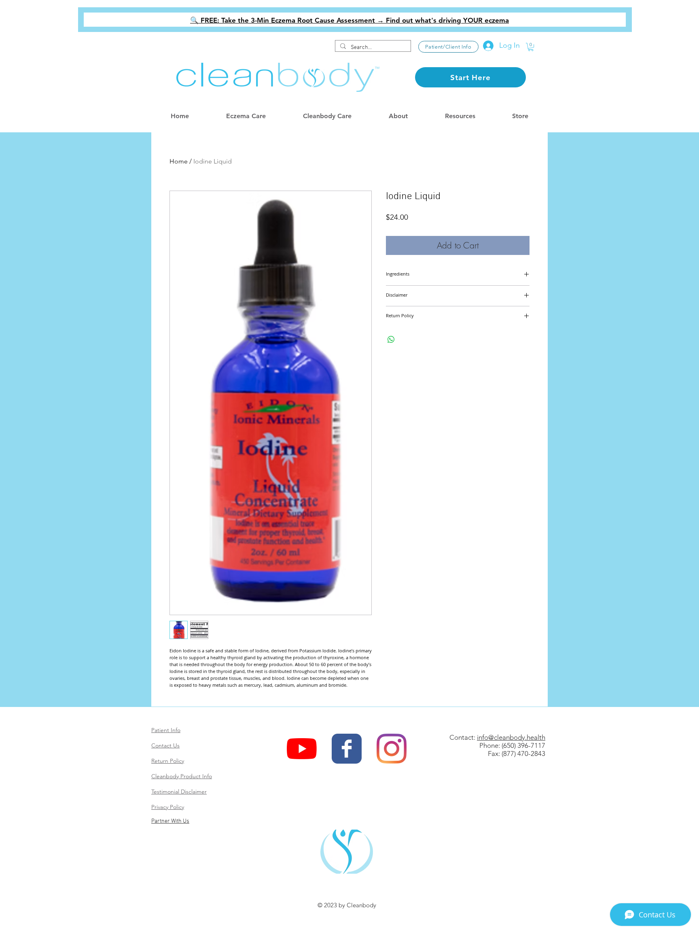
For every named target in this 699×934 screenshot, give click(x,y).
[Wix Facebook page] (347, 749)
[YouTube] (302, 749)
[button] (531, 47)
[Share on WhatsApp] (391, 339)
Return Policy (167, 760)
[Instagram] (392, 749)
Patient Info (165, 730)
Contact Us (165, 745)
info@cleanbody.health (511, 737)
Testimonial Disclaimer (179, 791)
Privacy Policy (167, 807)
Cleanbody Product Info (181, 776)
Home (178, 161)
